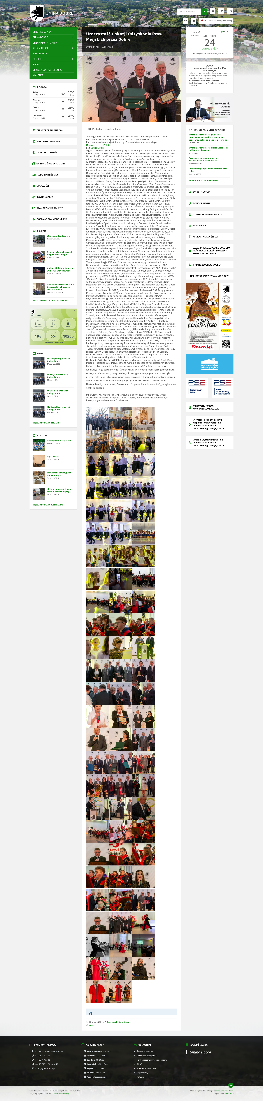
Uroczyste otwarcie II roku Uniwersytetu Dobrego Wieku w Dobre (60, 287)
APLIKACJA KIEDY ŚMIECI (205, 236)
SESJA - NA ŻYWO (201, 192)
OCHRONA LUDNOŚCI (47, 152)
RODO (139, 1064)
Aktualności (107, 46)
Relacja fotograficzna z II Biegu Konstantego (59, 253)
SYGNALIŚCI (43, 185)
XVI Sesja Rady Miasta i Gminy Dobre (58, 359)
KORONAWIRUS (201, 225)
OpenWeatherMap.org (60, 1093)
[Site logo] (52, 21)
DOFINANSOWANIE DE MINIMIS (52, 218)
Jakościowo (228, 1093)
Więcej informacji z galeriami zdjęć (50, 300)
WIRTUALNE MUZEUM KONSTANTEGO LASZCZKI (206, 407)
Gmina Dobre (200, 1052)
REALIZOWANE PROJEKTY (50, 207)
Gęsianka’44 (53, 456)
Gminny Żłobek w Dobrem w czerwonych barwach (60, 269)
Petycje (140, 1076)
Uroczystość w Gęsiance (59, 440)
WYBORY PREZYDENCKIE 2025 (208, 214)
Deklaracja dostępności (147, 1055)
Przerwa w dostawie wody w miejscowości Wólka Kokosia (203, 159)
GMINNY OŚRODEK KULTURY (50, 163)
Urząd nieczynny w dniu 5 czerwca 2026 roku (208, 169)
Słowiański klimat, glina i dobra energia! (59, 474)
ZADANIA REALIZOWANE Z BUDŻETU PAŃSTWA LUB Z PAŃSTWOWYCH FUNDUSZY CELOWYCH (211, 250)
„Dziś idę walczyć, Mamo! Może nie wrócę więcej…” (59, 490)
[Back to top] (230, 1085)
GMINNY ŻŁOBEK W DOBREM (207, 264)
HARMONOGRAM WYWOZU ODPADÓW (209, 275)
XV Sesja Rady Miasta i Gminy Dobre (58, 375)
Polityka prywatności (146, 1068)
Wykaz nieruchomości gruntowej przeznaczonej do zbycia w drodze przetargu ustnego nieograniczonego (208, 137)
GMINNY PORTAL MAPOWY (50, 130)
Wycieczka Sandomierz (58, 236)
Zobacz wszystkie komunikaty (203, 180)
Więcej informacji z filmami (46, 423)
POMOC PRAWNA (201, 203)
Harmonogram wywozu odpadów (152, 1059)
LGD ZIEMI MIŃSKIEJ (47, 174)
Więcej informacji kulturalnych (48, 505)
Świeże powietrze (145, 1051)
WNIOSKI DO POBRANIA (49, 141)
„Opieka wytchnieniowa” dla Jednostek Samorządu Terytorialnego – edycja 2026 (208, 442)
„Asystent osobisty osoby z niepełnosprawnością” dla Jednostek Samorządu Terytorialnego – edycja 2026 (208, 424)
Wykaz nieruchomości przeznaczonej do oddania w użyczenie (208, 149)
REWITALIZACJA (45, 196)
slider (91, 1025)
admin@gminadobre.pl (224, 1091)
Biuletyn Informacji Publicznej (218, 20)
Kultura (119, 1022)
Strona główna (92, 46)
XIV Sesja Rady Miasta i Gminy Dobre (58, 408)
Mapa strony (142, 1072)
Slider (126, 1022)
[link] (98, 145)
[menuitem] (53, 31)
